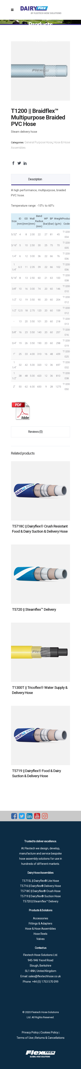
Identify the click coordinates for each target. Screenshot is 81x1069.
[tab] (40, 179)
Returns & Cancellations (49, 1037)
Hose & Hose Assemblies (40, 928)
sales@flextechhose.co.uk (45, 976)
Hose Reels (40, 933)
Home (39, 30)
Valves (40, 938)
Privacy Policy (30, 1032)
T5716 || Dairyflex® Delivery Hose (40, 886)
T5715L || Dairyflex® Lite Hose (40, 880)
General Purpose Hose (38, 142)
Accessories (40, 918)
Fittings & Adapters (40, 923)
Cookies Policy (49, 1032)
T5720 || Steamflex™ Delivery (34, 609)
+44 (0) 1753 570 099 (45, 981)
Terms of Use (25, 1037)
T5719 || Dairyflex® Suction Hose (40, 896)
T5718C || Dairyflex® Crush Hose (40, 891)
